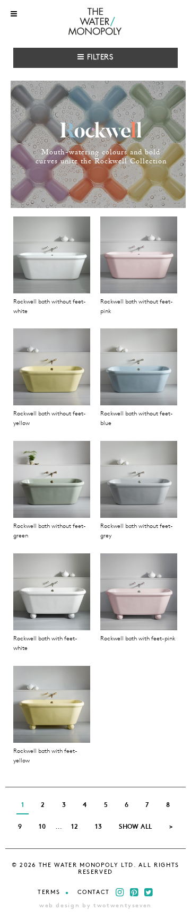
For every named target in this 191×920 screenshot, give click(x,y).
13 (98, 827)
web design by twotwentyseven (95, 906)
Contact (93, 893)
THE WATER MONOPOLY (95, 22)
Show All (135, 827)
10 (42, 827)
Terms (49, 893)
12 (74, 827)
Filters (98, 58)
